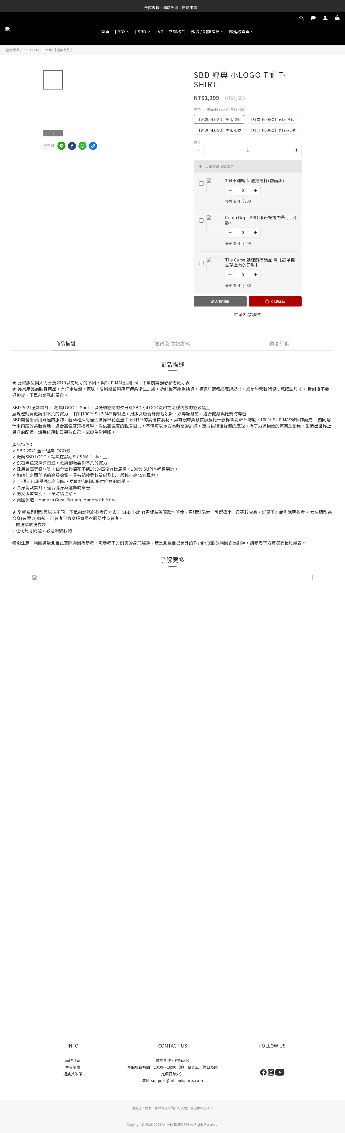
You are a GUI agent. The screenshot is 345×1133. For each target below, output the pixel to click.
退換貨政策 (72, 1073)
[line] (61, 146)
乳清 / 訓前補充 (205, 31)
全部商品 (12, 49)
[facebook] (72, 146)
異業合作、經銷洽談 (172, 1060)
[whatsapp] (82, 146)
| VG (159, 31)
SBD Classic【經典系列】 (54, 49)
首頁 (105, 31)
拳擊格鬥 (177, 31)
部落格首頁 (239, 31)
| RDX (120, 31)
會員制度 (72, 1067)
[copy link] (93, 146)
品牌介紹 (72, 1060)
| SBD (140, 31)
